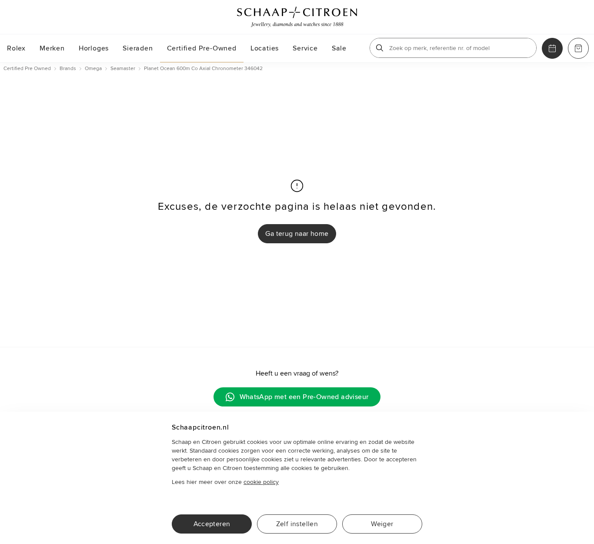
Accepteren (212, 524)
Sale (339, 48)
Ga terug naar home (296, 233)
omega (93, 68)
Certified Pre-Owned (202, 48)
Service (305, 48)
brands (68, 68)
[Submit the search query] (379, 47)
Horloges (94, 48)
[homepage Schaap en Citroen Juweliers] (297, 17)
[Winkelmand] (578, 48)
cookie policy (261, 482)
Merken (52, 48)
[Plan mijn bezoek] (552, 48)
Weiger (382, 524)
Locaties (264, 48)
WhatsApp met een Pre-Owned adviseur (304, 397)
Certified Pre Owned (27, 68)
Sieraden (138, 48)
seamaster (122, 68)
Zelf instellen (297, 524)
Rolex (16, 48)
